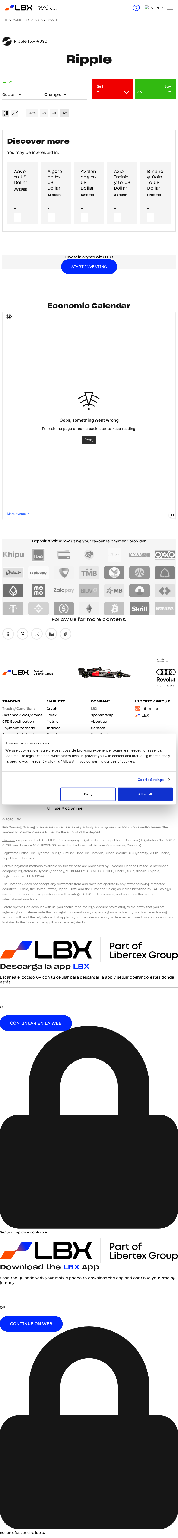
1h (44, 113)
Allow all (145, 794)
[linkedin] (51, 634)
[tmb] (89, 573)
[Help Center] (136, 8)
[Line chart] (14, 113)
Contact (98, 728)
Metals (52, 721)
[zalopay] (64, 590)
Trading (11, 701)
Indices (53, 728)
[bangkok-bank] (13, 590)
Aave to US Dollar (20, 177)
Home (6, 20)
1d (54, 113)
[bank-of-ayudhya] (139, 573)
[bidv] (89, 590)
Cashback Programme (22, 715)
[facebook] (8, 634)
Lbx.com (8, 840)
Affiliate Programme (65, 808)
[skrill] (139, 608)
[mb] (114, 590)
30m (32, 113)
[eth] (89, 608)
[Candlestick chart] (5, 113)
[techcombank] (165, 590)
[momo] (38, 590)
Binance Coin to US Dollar (155, 180)
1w (65, 113)
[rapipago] (38, 573)
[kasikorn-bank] (114, 573)
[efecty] (13, 573)
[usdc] (64, 608)
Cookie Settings (151, 779)
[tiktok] (65, 634)
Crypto (37, 20)
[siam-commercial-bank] (165, 573)
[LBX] (19, 7)
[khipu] (13, 555)
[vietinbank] (139, 590)
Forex (52, 715)
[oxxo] (165, 555)
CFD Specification (18, 721)
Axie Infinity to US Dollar (122, 180)
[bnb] (38, 608)
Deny (88, 794)
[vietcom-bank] (64, 573)
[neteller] (165, 608)
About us (99, 721)
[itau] (38, 555)
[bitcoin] (114, 608)
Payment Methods (18, 728)
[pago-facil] (89, 555)
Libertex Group (152, 701)
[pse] (114, 555)
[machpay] (139, 555)
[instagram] (37, 634)
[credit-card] (64, 555)
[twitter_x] (22, 634)
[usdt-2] (13, 608)
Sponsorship (102, 715)
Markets (56, 701)
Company (100, 701)
